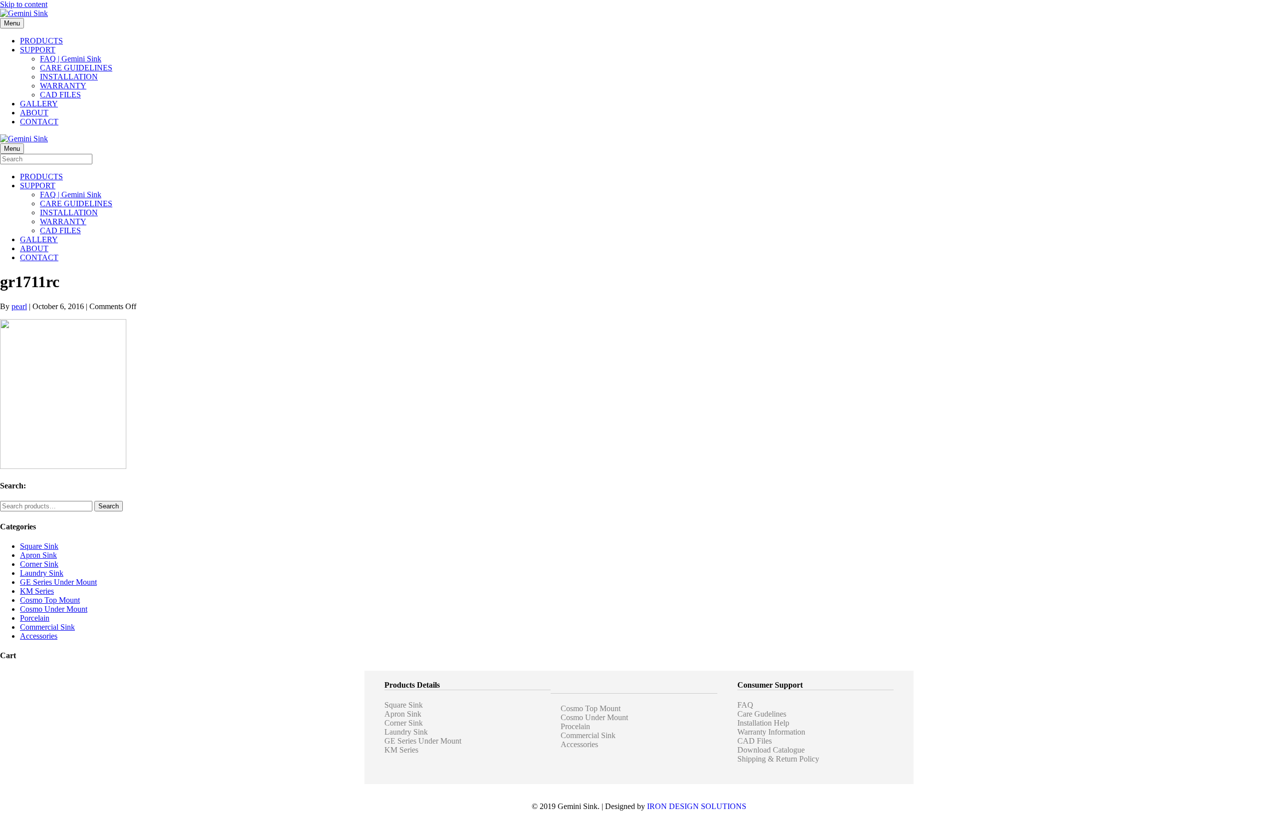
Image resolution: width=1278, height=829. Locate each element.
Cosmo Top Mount (50, 600)
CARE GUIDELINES (76, 67)
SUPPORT (37, 49)
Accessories (38, 636)
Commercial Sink (47, 627)
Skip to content (23, 4)
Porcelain (34, 618)
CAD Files (754, 741)
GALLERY (39, 103)
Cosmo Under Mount (53, 609)
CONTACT (39, 121)
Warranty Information (771, 732)
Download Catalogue (771, 750)
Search (108, 506)
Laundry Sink (41, 573)
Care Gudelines (761, 714)
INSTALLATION (69, 76)
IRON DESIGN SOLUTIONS (696, 806)
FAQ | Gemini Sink (70, 58)
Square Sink (39, 546)
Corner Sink (39, 564)
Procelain (575, 726)
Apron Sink (38, 555)
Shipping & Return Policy (778, 759)
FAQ (745, 705)
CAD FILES (60, 94)
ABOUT (34, 112)
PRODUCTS (41, 40)
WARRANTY (63, 85)
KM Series (37, 591)
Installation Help (763, 723)
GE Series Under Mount (58, 582)
